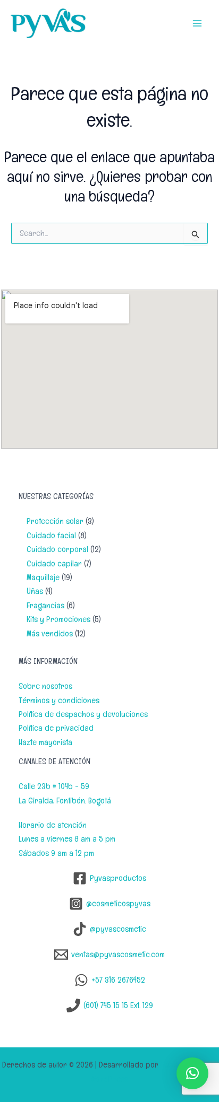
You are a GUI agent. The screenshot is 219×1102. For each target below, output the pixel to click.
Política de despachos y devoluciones (83, 714)
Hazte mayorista (45, 742)
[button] (192, 1073)
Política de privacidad (56, 727)
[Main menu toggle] (197, 23)
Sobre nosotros (45, 686)
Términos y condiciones (59, 700)
